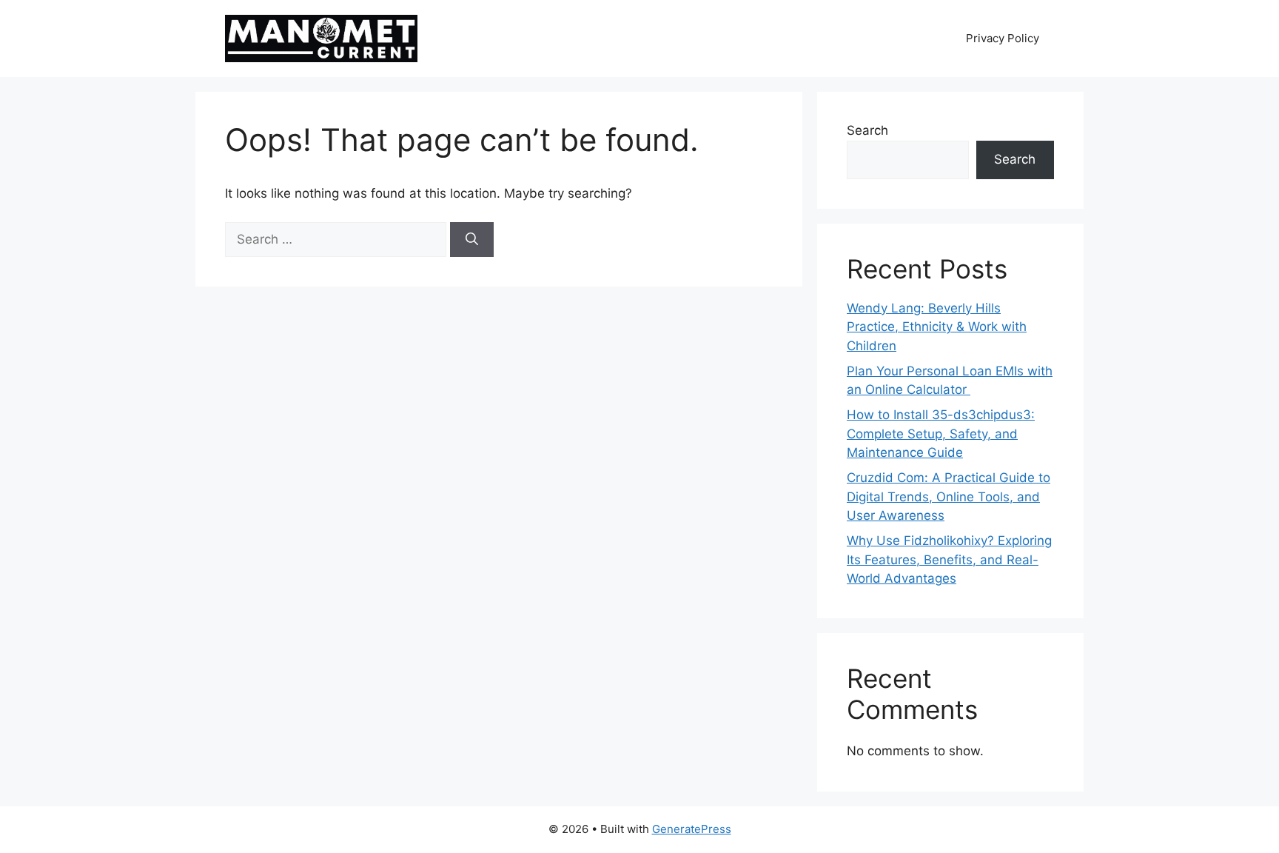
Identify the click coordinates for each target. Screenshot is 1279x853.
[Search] (472, 240)
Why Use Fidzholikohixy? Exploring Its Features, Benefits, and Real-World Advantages (949, 559)
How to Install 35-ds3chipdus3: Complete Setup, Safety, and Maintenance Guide (941, 433)
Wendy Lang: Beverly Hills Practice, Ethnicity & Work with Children (937, 327)
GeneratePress (691, 829)
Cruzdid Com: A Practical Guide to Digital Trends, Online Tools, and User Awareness (948, 496)
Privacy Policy (1002, 38)
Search (867, 130)
